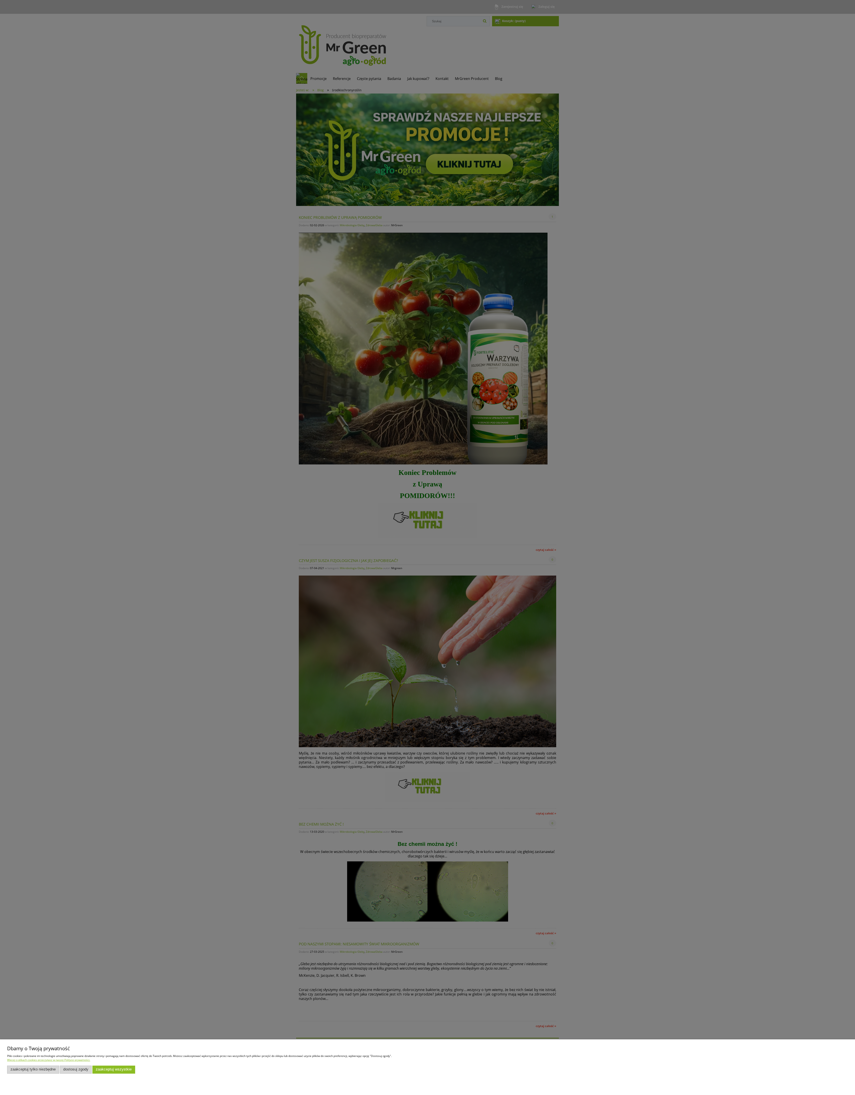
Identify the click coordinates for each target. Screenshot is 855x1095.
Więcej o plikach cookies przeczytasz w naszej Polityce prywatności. (48, 1060)
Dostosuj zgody (75, 1069)
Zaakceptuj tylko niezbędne (33, 1069)
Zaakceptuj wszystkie (114, 1069)
